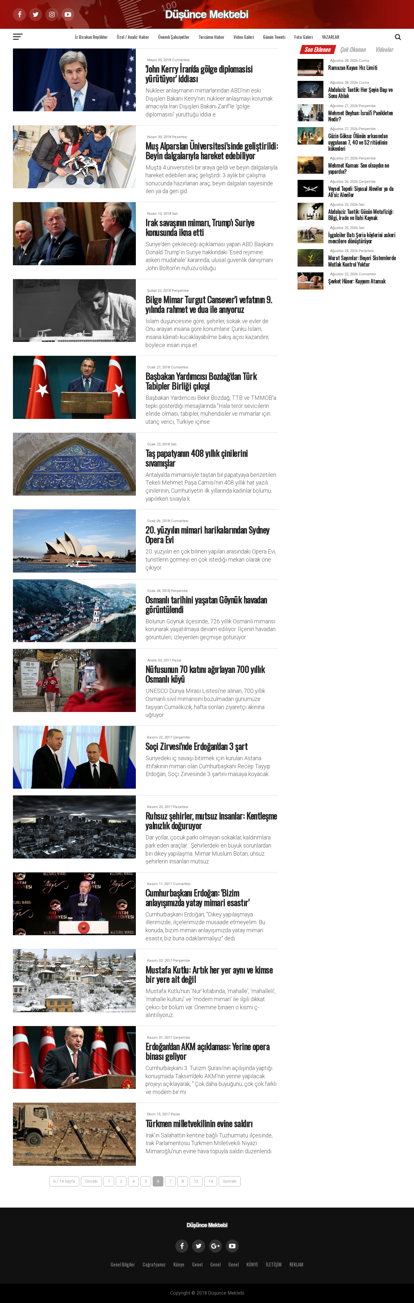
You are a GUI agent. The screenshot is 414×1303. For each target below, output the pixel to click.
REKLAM (296, 1264)
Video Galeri (244, 36)
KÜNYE (252, 1264)
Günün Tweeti (274, 36)
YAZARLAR (330, 36)
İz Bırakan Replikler (91, 36)
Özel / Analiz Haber (133, 36)
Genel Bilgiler (123, 1264)
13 (196, 1181)
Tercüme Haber (211, 36)
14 (210, 1181)
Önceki (91, 1181)
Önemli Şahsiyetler (174, 36)
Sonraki (229, 1181)
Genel (197, 1264)
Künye (178, 1264)
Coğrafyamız (154, 1264)
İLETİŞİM (274, 1264)
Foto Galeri (303, 36)
